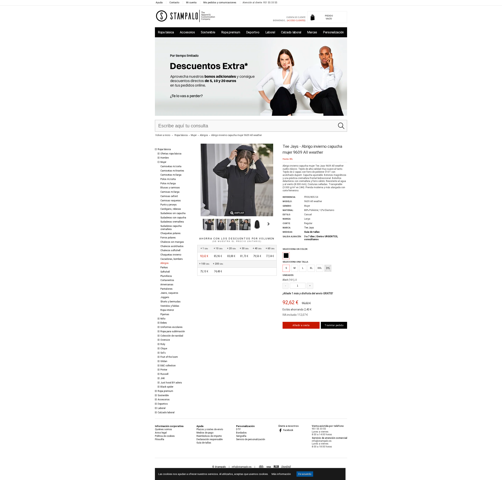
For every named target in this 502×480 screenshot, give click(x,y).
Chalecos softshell (170, 250)
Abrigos (164, 263)
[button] (208, 224)
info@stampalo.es (242, 466)
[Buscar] (341, 125)
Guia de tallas (312, 232)
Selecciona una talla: (295, 262)
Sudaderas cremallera (172, 221)
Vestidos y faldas (169, 306)
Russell (164, 374)
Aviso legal (161, 432)
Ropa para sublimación (172, 331)
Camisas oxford (169, 196)
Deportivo (252, 32)
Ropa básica (166, 32)
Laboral (270, 32)
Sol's (163, 352)
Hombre (164, 157)
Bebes (163, 322)
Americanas (166, 284)
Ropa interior (167, 310)
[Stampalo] (185, 16)
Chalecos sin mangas (172, 242)
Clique (163, 348)
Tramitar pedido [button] (334, 325)
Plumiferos (166, 276)
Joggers (164, 297)
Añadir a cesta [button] (301, 325)
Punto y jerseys (168, 204)
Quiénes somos (163, 429)
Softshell (165, 271)
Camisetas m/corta (170, 166)
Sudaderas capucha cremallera (171, 228)
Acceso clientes (296, 20)
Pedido (329, 17)
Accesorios (187, 32)
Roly (162, 344)
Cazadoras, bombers (171, 259)
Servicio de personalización (250, 439)
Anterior (199, 224)
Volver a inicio (162, 135)
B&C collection (168, 365)
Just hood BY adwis (171, 382)
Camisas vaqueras (170, 200)
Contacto (174, 2)
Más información (281, 474)
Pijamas (164, 314)
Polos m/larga (168, 183)
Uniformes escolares (171, 327)
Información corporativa (169, 426)
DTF (238, 429)
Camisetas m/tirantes (172, 170)
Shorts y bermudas (170, 301)
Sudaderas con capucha (173, 217)
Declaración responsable (209, 439)
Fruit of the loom (169, 357)
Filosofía (159, 439)
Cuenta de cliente (296, 17)
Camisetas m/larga (170, 174)
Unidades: (288, 275)
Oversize (165, 340)
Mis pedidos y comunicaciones (219, 2)
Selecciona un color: (295, 249)
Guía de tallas (203, 442)
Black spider (166, 386)
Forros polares (168, 237)
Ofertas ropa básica (170, 153)
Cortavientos (167, 280)
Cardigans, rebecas (170, 209)
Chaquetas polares (170, 233)
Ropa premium (230, 32)
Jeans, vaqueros (169, 293)
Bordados (241, 432)
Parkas (164, 267)
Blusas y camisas (170, 187)
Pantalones (166, 288)
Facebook (288, 430)
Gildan (163, 361)
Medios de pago (204, 432)
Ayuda (159, 2)
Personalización (333, 32)
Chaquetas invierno (170, 254)
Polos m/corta (168, 179)
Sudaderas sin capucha (173, 213)
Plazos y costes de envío (209, 429)
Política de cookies (165, 436)
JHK (162, 378)
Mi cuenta (191, 2)
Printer (163, 369)
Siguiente (268, 224)
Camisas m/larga (169, 192)
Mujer (163, 162)
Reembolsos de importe (209, 436)
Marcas (312, 32)
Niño (162, 318)
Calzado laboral (291, 32)
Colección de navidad (171, 335)
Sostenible (208, 32)
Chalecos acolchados (172, 246)
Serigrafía (241, 436)
